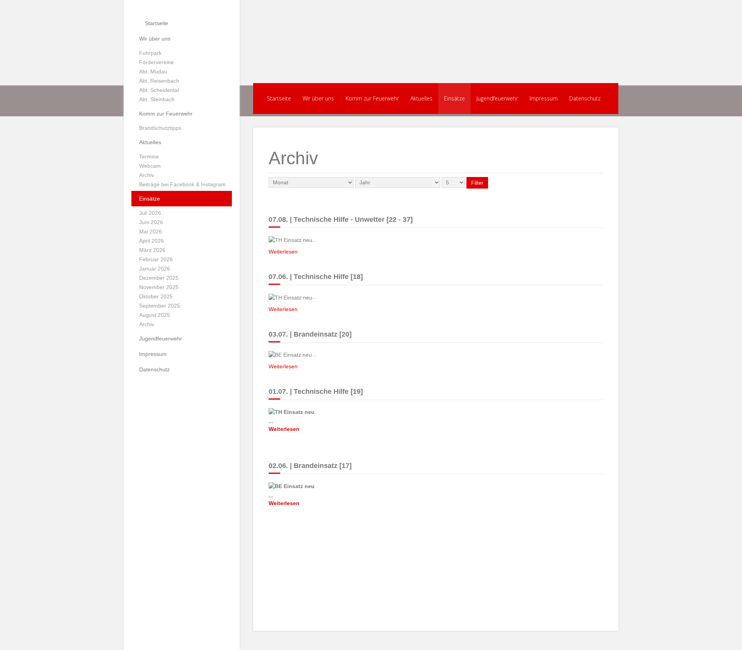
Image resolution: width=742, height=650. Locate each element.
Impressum (153, 354)
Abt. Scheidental (159, 90)
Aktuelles (150, 142)
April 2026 (151, 241)
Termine (149, 156)
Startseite (155, 23)
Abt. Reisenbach (159, 81)
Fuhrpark (150, 53)
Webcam (150, 166)
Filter (477, 183)
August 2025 (154, 315)
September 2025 (159, 306)
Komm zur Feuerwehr (165, 114)
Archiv (146, 175)
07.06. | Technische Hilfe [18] (316, 277)
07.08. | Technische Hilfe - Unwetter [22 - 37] (341, 219)
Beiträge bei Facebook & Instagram (182, 184)
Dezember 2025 (159, 278)
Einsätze (149, 199)
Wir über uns (154, 39)
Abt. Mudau (153, 71)
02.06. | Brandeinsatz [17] (310, 466)
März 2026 (152, 250)
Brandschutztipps (160, 128)
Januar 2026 (154, 268)
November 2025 (159, 287)
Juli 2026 (150, 213)
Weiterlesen (283, 251)
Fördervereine (156, 62)
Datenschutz (154, 369)
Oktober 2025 (156, 296)
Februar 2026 (156, 259)
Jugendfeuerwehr (160, 338)
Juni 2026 (151, 222)
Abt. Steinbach (157, 99)
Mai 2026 (150, 231)
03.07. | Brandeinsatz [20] (310, 334)
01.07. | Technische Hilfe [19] (316, 391)
